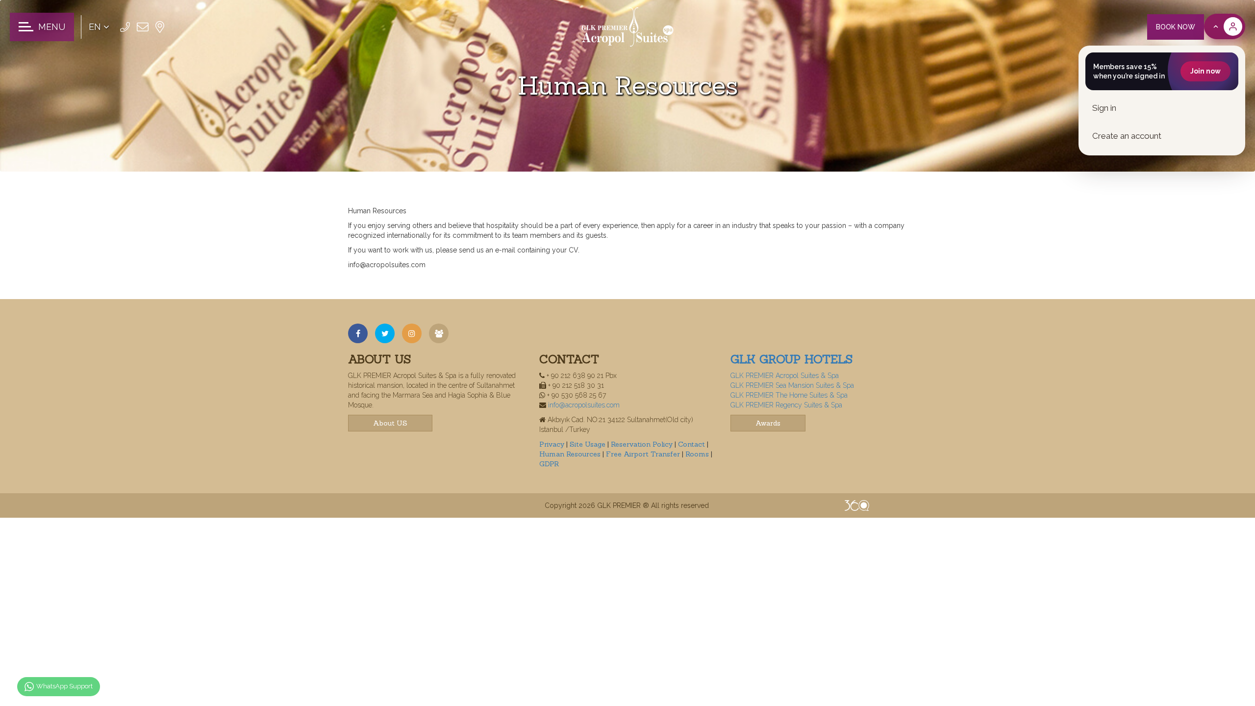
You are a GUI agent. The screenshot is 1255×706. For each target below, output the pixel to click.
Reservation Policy (643, 444)
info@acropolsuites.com (584, 405)
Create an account (1126, 136)
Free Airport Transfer (644, 454)
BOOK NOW (1175, 27)
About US (390, 423)
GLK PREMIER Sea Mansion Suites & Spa (792, 385)
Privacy (552, 444)
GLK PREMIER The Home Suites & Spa (789, 395)
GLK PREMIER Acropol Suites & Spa (784, 375)
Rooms (698, 454)
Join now (1205, 71)
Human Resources (570, 454)
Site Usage (588, 444)
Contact (692, 444)
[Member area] (1224, 26)
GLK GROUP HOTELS (791, 359)
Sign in (1104, 108)
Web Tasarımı (856, 505)
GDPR (549, 463)
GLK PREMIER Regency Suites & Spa (786, 405)
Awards (767, 423)
